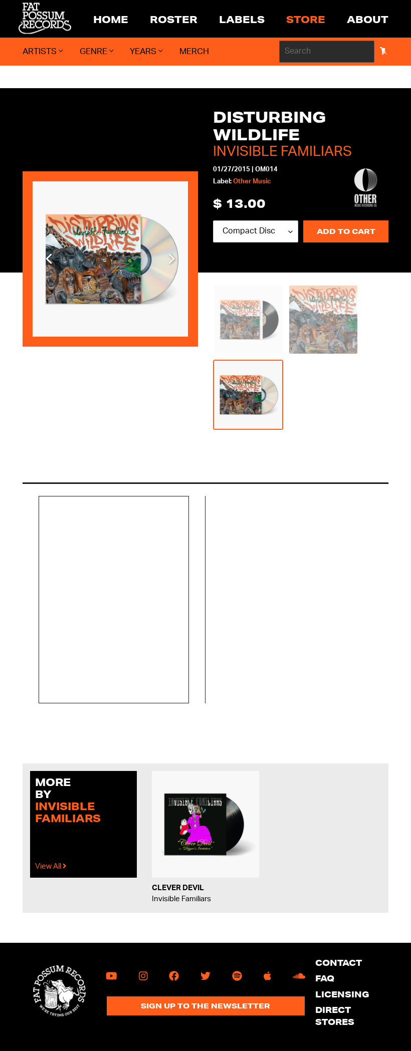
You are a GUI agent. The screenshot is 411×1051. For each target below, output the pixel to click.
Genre (94, 51)
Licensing (342, 994)
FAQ (324, 978)
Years (144, 51)
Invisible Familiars (282, 151)
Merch (194, 51)
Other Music (252, 181)
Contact (338, 962)
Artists (41, 51)
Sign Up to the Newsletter (205, 1005)
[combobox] (326, 52)
